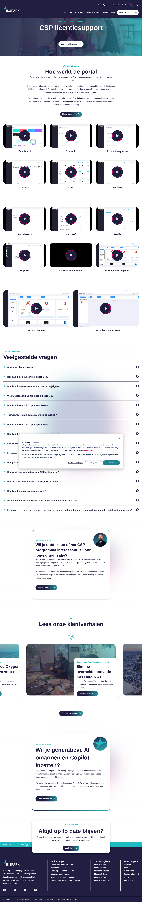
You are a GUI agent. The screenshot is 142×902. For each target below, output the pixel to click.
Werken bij (128, 880)
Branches (79, 12)
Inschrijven (69, 848)
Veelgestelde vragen (69, 44)
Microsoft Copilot (101, 871)
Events (127, 868)
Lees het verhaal (86, 693)
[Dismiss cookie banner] (119, 438)
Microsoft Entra (101, 874)
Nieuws (127, 877)
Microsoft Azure (100, 868)
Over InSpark (103, 5)
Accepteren (111, 463)
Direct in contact (126, 12)
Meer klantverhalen (69, 713)
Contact (127, 864)
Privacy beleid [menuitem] (38, 899)
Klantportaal (129, 871)
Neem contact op (69, 114)
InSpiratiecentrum (92, 12)
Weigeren (93, 463)
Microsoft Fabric (101, 877)
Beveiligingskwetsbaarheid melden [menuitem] (66, 899)
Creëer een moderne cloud (62, 864)
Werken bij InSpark (119, 5)
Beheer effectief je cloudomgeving (65, 880)
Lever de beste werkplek (61, 874)
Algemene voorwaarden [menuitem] (24, 899)
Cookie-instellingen (75, 463)
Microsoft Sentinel (101, 880)
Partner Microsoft (131, 874)
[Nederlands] (131, 5)
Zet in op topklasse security (62, 871)
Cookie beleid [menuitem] (49, 899)
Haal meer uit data (58, 868)
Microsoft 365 (100, 864)
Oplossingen (67, 12)
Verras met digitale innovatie (63, 877)
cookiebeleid (88, 450)
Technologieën (108, 12)
